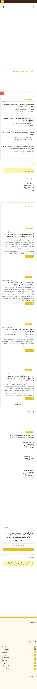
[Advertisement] (18, 30)
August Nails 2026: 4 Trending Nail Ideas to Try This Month (28, 458)
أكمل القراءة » (29, 256)
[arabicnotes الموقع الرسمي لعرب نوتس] (8, 6)
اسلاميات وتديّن (6, 665)
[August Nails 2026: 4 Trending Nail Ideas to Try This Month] (6, 140)
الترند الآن (4, 655)
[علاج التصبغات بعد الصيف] (6, 629)
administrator (5, 232)
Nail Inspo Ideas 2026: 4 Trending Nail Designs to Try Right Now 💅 (21, 284)
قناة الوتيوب (31, 676)
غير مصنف (5, 652)
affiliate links (5, 657)
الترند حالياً (4, 660)
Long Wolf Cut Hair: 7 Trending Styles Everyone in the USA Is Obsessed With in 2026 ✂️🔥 (20, 378)
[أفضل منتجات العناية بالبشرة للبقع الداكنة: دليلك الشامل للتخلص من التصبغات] (18, 629)
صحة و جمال (5, 649)
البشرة (4, 646)
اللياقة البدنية (5, 668)
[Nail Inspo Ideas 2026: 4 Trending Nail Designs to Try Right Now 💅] (6, 126)
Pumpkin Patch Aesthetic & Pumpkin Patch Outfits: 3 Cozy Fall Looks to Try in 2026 (28, 187)
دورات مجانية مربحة (7, 663)
